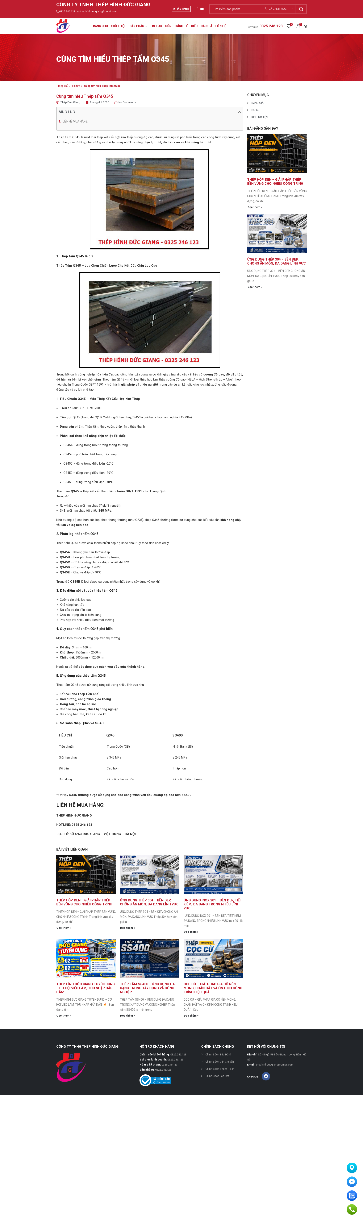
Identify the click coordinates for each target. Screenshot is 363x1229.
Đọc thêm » (63, 927)
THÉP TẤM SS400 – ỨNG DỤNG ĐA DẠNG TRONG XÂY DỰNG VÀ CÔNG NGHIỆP (147, 988)
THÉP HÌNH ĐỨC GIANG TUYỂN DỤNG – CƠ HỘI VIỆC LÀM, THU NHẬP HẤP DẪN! (85, 988)
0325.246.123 (67, 11)
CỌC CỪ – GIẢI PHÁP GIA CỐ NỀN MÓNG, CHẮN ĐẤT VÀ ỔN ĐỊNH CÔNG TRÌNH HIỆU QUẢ (213, 988)
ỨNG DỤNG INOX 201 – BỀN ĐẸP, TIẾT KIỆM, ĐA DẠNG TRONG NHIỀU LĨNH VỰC (213, 904)
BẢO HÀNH (182, 9)
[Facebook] (266, 1076)
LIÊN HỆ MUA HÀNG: (75, 121)
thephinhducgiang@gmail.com (98, 11)
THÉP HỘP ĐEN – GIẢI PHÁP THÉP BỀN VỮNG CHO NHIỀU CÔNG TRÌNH (84, 902)
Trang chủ (62, 85)
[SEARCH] (301, 9)
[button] (239, 112)
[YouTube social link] (202, 9)
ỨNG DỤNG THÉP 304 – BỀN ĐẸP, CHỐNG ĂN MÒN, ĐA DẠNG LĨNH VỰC (149, 902)
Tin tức (76, 85)
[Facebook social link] (197, 9)
